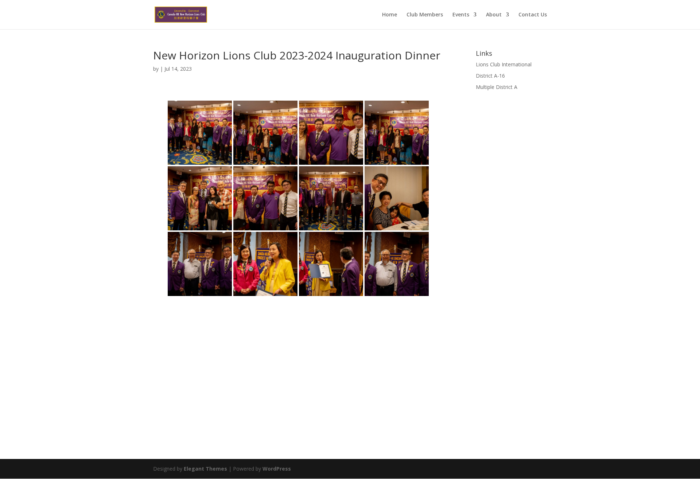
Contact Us (532, 15)
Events (460, 15)
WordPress (276, 468)
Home (389, 15)
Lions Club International (504, 64)
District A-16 (490, 75)
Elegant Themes (205, 468)
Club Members (425, 15)
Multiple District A (496, 86)
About (494, 15)
